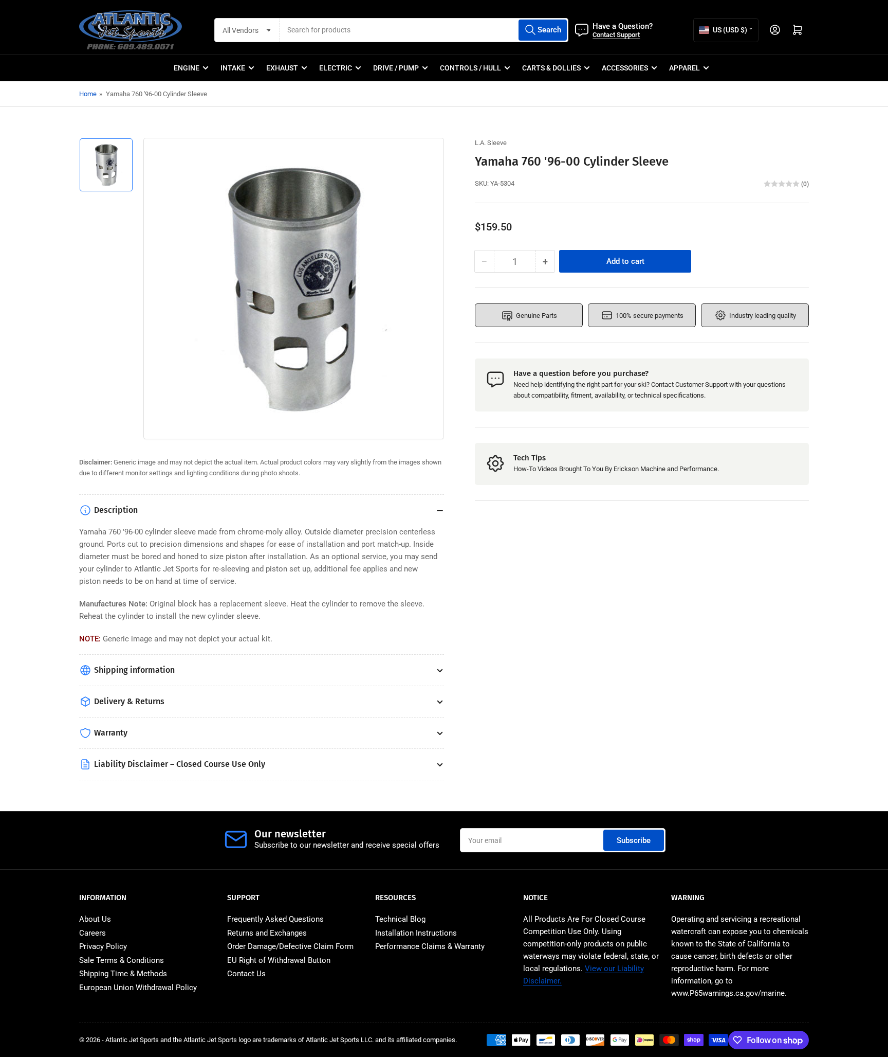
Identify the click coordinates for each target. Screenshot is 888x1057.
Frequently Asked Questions (275, 919)
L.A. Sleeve (491, 143)
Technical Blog (400, 919)
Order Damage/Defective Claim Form (290, 946)
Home (88, 94)
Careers (92, 933)
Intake (232, 68)
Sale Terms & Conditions (121, 960)
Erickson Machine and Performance (665, 469)
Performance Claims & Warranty (430, 946)
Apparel (684, 68)
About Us (95, 919)
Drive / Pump (396, 68)
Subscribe (634, 840)
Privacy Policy (103, 946)
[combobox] (424, 30)
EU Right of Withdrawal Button (278, 960)
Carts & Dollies (551, 68)
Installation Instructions (416, 933)
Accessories (625, 68)
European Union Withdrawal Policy (138, 987)
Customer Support (701, 384)
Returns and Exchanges (267, 933)
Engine (186, 68)
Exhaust (282, 68)
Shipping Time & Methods (123, 973)
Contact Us (246, 973)
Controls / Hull (470, 68)
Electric (335, 68)
